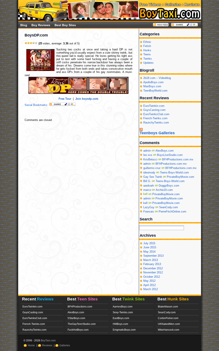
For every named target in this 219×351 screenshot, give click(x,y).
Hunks (147, 50)
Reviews (47, 345)
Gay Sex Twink (152, 176)
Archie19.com (164, 189)
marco (147, 189)
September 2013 (153, 255)
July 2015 (149, 243)
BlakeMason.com (168, 306)
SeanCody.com (168, 207)
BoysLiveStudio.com (170, 155)
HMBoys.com (120, 323)
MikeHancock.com (168, 329)
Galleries (64, 345)
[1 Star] (26, 43)
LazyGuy (148, 207)
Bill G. (147, 181)
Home (31, 345)
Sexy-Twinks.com (123, 312)
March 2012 (150, 289)
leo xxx (147, 155)
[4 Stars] (33, 43)
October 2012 (151, 276)
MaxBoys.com (152, 86)
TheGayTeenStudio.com (82, 323)
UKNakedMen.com (169, 323)
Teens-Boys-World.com (174, 172)
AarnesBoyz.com (122, 306)
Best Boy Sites (65, 25)
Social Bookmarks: (37, 105)
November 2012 (153, 272)
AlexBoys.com (164, 150)
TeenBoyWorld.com (155, 90)
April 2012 (149, 285)
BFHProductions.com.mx (177, 159)
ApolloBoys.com (153, 82)
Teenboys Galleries (157, 133)
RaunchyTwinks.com (156, 122)
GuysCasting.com (154, 109)
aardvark (148, 185)
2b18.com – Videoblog (157, 78)
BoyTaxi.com (48, 340)
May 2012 (149, 280)
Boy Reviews (40, 25)
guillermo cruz (152, 168)
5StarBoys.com (76, 318)
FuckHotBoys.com (78, 329)
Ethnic (147, 42)
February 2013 (152, 264)
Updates (148, 62)
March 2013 (150, 260)
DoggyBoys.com (169, 185)
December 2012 (153, 268)
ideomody (149, 172)
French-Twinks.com (155, 118)
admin (147, 150)
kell (145, 203)
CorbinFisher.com (168, 318)
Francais (148, 211)
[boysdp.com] (78, 93)
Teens (147, 54)
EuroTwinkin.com (153, 105)
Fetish (147, 46)
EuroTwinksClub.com (156, 114)
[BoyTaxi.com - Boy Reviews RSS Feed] (161, 25)
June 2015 (149, 247)
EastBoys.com (121, 318)
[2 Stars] (28, 43)
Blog (23, 25)
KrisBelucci (150, 159)
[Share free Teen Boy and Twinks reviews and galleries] (184, 25)
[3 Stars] (31, 43)
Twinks (147, 58)
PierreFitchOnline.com (172, 211)
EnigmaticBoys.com (124, 329)
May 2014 (149, 251)
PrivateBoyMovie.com (180, 176)
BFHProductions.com (80, 306)
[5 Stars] (36, 43)
